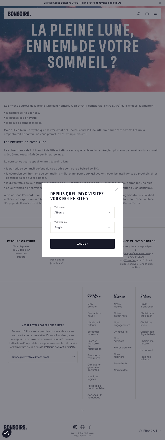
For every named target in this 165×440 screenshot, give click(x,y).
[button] (7, 433)
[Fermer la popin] (117, 189)
